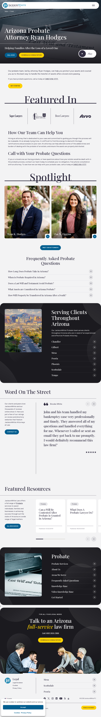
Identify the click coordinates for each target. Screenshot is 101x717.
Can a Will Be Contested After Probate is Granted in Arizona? (49, 514)
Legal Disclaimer (18, 683)
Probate (19, 503)
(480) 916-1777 (51, 79)
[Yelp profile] (65, 698)
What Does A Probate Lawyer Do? (81, 511)
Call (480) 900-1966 (50, 633)
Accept (23, 707)
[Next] (93, 403)
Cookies (17, 713)
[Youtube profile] (60, 698)
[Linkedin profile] (57, 698)
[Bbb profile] (68, 698)
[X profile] (49, 698)
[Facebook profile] (45, 698)
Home (6, 11)
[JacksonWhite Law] (14, 5)
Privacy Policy (26, 713)
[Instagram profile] (53, 698)
